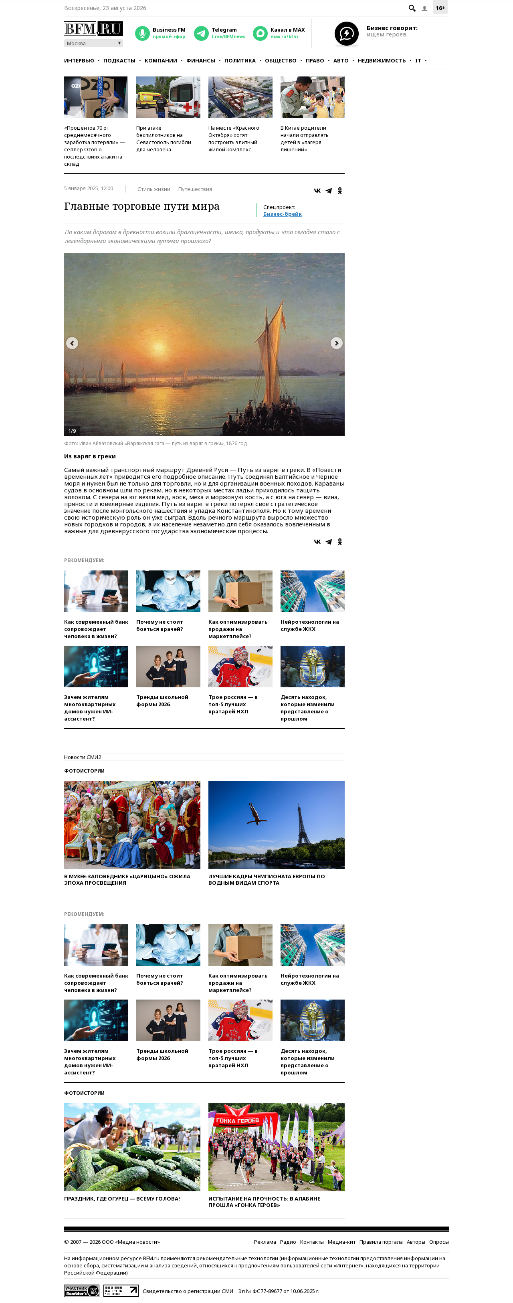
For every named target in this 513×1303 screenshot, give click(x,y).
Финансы (200, 60)
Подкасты (119, 60)
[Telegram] (328, 190)
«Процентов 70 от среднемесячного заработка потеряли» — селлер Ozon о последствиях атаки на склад (94, 145)
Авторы (416, 1241)
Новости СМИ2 (82, 757)
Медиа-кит (341, 1241)
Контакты (312, 1241)
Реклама (265, 1241)
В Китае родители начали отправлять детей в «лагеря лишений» (305, 138)
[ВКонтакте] (317, 190)
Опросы (439, 1241)
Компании (161, 60)
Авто (341, 60)
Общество (281, 60)
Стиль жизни (153, 189)
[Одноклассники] (340, 190)
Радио (288, 1241)
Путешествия (195, 189)
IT (418, 60)
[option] (204, 344)
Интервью (79, 60)
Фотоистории (84, 770)
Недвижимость (382, 60)
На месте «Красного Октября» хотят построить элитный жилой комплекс (233, 138)
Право (315, 60)
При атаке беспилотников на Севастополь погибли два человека (163, 138)
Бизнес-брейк (282, 214)
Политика (240, 60)
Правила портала (381, 1241)
